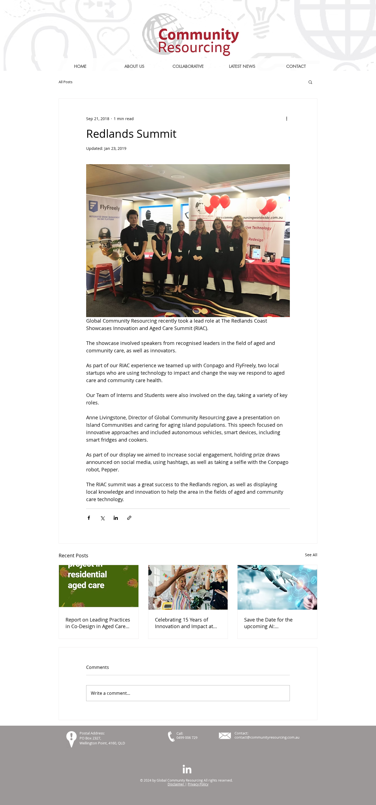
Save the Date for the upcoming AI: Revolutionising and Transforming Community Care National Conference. (274, 623)
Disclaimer (176, 784)
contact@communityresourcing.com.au (267, 737)
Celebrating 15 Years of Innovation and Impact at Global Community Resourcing (184, 623)
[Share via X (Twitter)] (102, 517)
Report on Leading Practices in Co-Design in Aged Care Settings (98, 623)
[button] (310, 82)
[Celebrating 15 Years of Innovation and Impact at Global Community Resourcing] (188, 587)
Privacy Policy (198, 784)
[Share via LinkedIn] (115, 517)
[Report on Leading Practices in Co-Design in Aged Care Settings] (98, 587)
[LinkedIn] (187, 770)
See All (311, 554)
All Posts (65, 82)
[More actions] (286, 118)
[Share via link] (129, 517)
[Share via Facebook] (88, 517)
